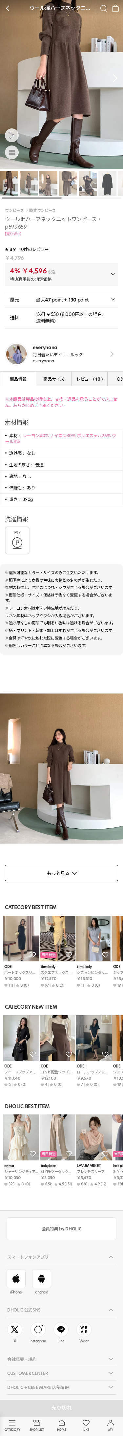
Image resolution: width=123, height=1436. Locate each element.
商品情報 (18, 379)
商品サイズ (53, 379)
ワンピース (14, 210)
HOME (61, 1429)
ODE (8, 967)
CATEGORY (12, 1429)
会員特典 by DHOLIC (61, 1229)
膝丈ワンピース (42, 210)
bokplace (48, 1166)
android (41, 1292)
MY (110, 1429)
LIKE (86, 1429)
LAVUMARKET (89, 1166)
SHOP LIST (37, 1429)
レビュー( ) (89, 379)
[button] (113, 78)
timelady (48, 967)
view (110, 354)
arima (9, 1166)
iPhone (16, 1292)
